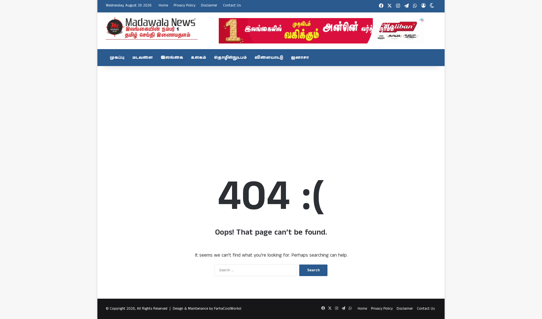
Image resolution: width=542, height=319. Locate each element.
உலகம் (198, 57)
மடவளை (142, 57)
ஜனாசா (300, 57)
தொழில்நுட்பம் (230, 57)
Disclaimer (209, 5)
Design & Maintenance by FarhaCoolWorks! (207, 308)
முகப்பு (117, 57)
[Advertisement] (271, 111)
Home (163, 5)
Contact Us (232, 5)
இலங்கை (172, 57)
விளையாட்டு (269, 57)
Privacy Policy (184, 5)
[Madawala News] (152, 28)
